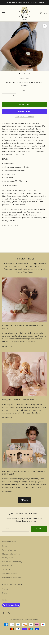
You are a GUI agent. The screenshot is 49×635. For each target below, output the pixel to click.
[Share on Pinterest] (15, 226)
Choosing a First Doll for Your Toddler (19, 400)
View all (24, 500)
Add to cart (24, 104)
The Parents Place (9, 573)
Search (5, 546)
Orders (5, 589)
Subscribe (39, 529)
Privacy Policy (7, 558)
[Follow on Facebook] (3, 613)
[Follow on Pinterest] (15, 613)
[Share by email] (18, 226)
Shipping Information (11, 554)
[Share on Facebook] (9, 226)
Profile (4, 593)
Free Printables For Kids (11, 577)
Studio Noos (24, 79)
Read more (7, 346)
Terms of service (9, 550)
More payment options (24, 117)
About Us (6, 570)
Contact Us (7, 566)
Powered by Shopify (31, 619)
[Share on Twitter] (12, 226)
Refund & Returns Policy (12, 562)
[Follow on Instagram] (9, 613)
